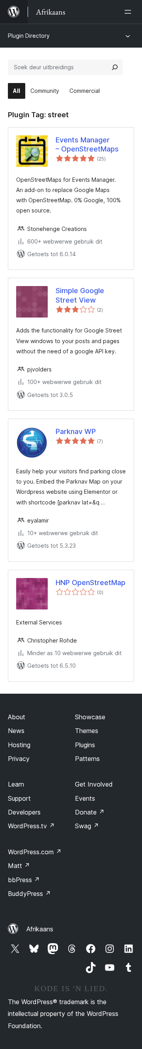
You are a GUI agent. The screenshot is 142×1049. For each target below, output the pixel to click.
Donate (90, 812)
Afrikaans (39, 929)
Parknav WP (76, 431)
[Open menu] (129, 12)
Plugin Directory (29, 35)
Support (19, 798)
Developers (24, 812)
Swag (87, 826)
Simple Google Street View (80, 295)
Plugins (85, 745)
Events (85, 798)
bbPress (24, 880)
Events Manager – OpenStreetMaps (87, 144)
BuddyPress (29, 894)
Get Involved (94, 784)
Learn (16, 784)
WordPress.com (35, 852)
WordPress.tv (31, 826)
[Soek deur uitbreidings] (115, 67)
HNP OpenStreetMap (90, 582)
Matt (19, 866)
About (16, 717)
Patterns (87, 759)
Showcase (90, 717)
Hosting (19, 745)
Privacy (19, 759)
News (16, 731)
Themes (86, 731)
